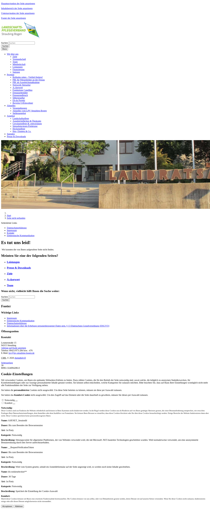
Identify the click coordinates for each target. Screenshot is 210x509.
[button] (12, 54)
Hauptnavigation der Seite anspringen (18, 3)
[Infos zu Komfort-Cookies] (14, 403)
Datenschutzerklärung (17, 323)
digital (20, 358)
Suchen (4, 43)
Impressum (12, 318)
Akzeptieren (7, 506)
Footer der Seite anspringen (13, 18)
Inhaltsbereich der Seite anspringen (17, 8)
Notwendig (10, 400)
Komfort (8, 403)
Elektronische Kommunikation (20, 320)
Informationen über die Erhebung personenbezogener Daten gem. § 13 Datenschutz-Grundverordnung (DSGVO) (58, 326)
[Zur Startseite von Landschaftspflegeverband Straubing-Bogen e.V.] (20, 38)
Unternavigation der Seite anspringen (18, 13)
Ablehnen (19, 506)
